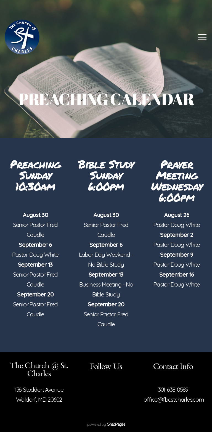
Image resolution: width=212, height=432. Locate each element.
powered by (106, 424)
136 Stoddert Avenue (39, 389)
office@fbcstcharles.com (174, 399)
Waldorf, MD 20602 (39, 399)
